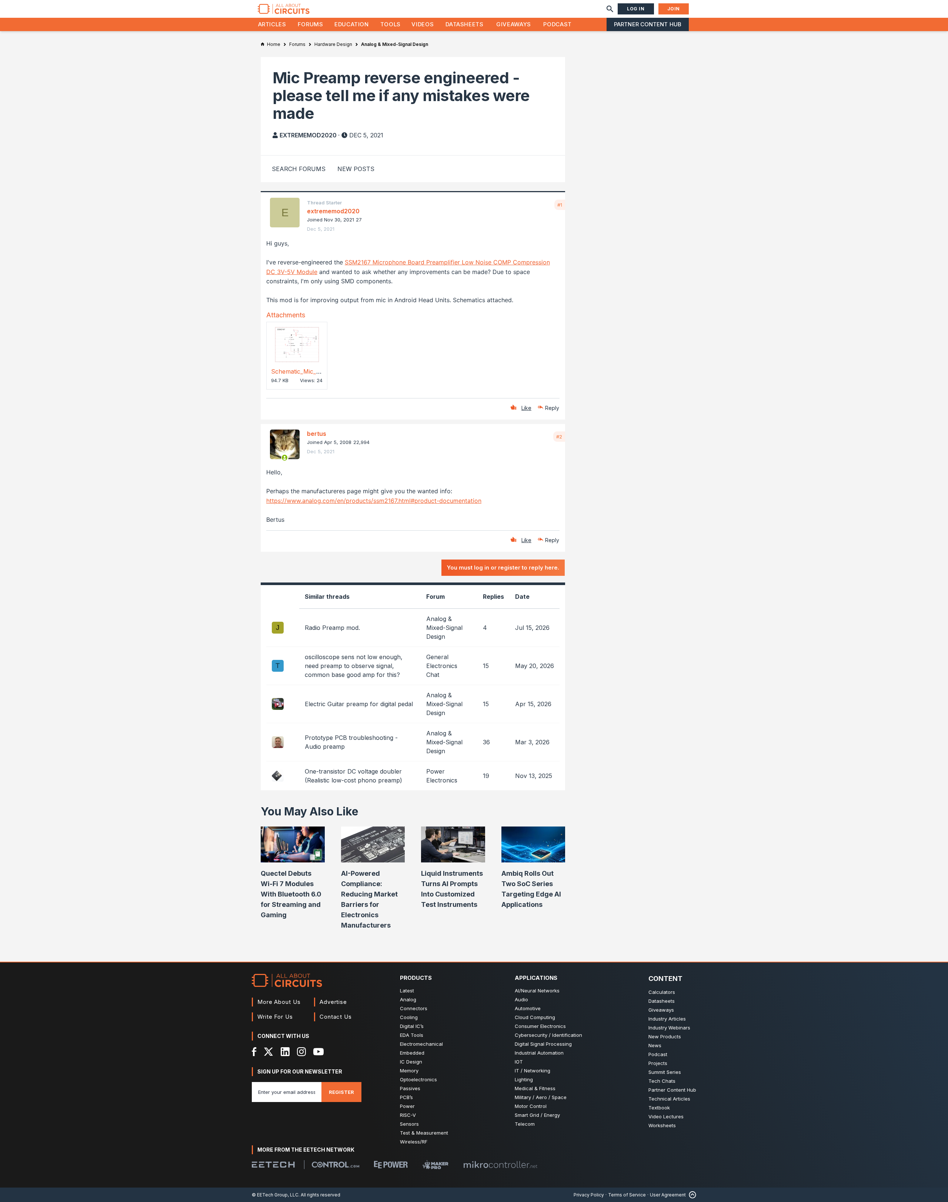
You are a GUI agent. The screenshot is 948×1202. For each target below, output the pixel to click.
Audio (521, 999)
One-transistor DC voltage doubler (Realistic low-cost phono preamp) (353, 776)
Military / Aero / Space (541, 1097)
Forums (310, 24)
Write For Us (275, 1016)
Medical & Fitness (535, 1088)
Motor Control (531, 1106)
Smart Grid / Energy (537, 1115)
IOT (519, 1062)
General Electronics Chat (441, 665)
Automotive (528, 1008)
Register (341, 1092)
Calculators (661, 992)
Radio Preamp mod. (332, 627)
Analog (408, 999)
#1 (559, 205)
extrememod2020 (308, 135)
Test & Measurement (424, 1133)
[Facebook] (254, 1051)
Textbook (659, 1108)
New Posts (355, 169)
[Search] (610, 9)
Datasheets (464, 24)
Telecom (525, 1124)
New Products (664, 1036)
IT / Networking (532, 1071)
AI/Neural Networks (537, 991)
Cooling (409, 1017)
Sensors (409, 1124)
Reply (552, 408)
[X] (268, 1052)
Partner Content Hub (647, 24)
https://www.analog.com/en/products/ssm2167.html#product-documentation (373, 500)
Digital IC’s (412, 1026)
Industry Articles (667, 1019)
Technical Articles (669, 1099)
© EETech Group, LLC (275, 1195)
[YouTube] (318, 1051)
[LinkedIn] (285, 1051)
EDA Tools (411, 1035)
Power (407, 1106)
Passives (410, 1088)
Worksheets (662, 1125)
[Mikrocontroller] (500, 1164)
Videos (422, 24)
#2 (559, 437)
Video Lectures (666, 1116)
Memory (409, 1071)
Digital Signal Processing (543, 1044)
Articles (272, 24)
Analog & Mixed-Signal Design (444, 627)
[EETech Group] (273, 1165)
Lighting (524, 1079)
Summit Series (664, 1072)
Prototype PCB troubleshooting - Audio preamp (351, 742)
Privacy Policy (589, 1195)
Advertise (333, 1001)
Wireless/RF (413, 1142)
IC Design (411, 1062)
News (654, 1045)
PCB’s (406, 1097)
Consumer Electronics (540, 1026)
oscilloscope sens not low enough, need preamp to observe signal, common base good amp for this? (354, 665)
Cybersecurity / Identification (548, 1035)
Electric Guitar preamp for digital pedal (359, 704)
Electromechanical (421, 1044)
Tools (390, 24)
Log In (636, 8)
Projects (657, 1063)
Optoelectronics (418, 1079)
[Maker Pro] (435, 1164)
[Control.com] (335, 1165)
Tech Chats (661, 1081)
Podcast (557, 24)
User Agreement (668, 1195)
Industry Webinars (669, 1028)
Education (351, 24)
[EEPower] (391, 1164)
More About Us (279, 1001)
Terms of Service (627, 1195)
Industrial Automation (539, 1053)
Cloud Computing (535, 1017)
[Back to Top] (691, 1194)
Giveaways (513, 24)
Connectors (413, 1008)
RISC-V (408, 1115)
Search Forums (299, 169)
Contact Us (336, 1016)
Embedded (412, 1053)
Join (673, 8)
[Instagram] (301, 1051)
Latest (407, 991)
